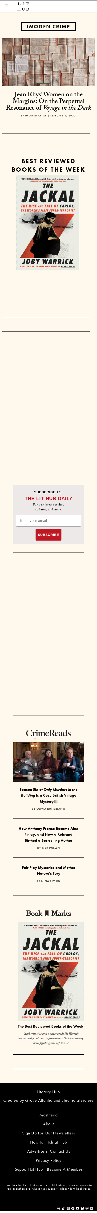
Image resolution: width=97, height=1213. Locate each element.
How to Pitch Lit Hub (48, 1142)
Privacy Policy (48, 1160)
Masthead (48, 1115)
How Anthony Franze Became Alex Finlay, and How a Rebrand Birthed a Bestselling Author (48, 834)
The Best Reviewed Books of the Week (50, 1026)
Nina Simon (51, 881)
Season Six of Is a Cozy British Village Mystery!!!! (48, 795)
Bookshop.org (21, 1189)
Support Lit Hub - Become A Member (48, 1169)
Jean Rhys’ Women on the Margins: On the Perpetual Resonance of (48, 102)
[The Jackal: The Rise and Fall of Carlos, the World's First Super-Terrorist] (47, 223)
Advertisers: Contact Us (48, 1151)
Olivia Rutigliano (50, 809)
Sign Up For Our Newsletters (48, 1133)
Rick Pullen (51, 848)
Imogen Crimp (48, 26)
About (48, 1123)
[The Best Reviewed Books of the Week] (51, 972)
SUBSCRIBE (48, 535)
